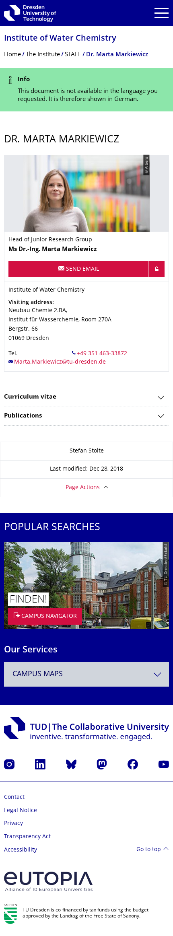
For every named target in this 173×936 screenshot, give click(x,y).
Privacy (13, 823)
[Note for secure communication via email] (156, 269)
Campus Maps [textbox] (37, 674)
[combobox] (86, 674)
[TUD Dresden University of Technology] (30, 12)
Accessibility (20, 850)
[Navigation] (161, 13)
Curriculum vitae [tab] (30, 397)
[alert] (86, 90)
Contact (14, 797)
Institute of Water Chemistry (60, 39)
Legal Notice (20, 810)
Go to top (148, 849)
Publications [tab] (23, 416)
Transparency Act (27, 836)
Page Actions (83, 487)
